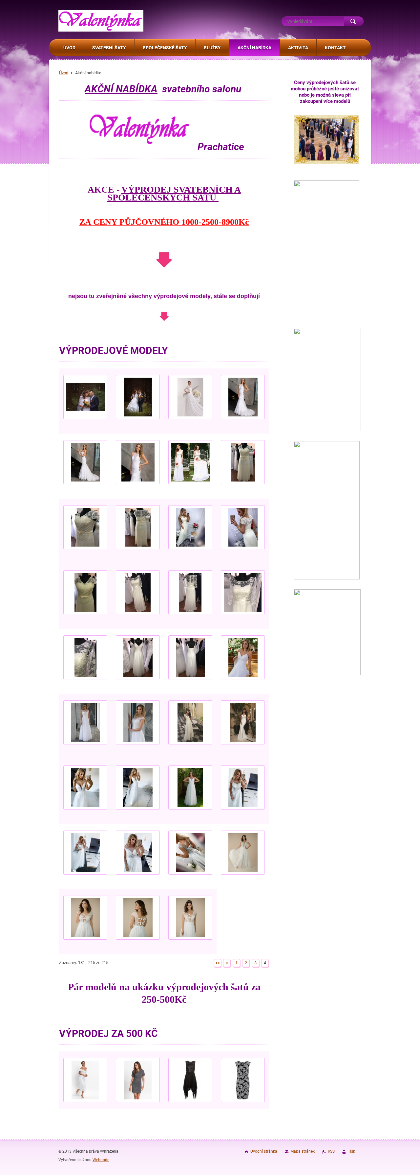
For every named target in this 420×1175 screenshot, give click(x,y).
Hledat (354, 21)
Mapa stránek (302, 1151)
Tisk (351, 1151)
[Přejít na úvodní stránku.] (100, 28)
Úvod (63, 72)
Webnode (101, 1160)
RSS (331, 1151)
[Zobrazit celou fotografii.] (85, 401)
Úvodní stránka (263, 1151)
